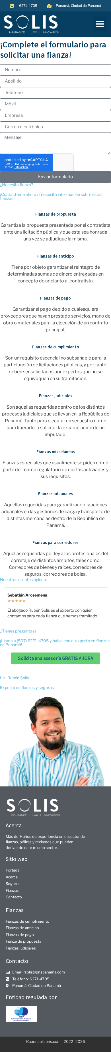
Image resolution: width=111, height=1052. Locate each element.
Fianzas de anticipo (55, 256)
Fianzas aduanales (55, 493)
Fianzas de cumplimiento (55, 347)
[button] (100, 24)
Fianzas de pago (55, 298)
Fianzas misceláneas (55, 451)
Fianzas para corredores (55, 542)
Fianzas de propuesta (55, 214)
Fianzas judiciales (55, 395)
